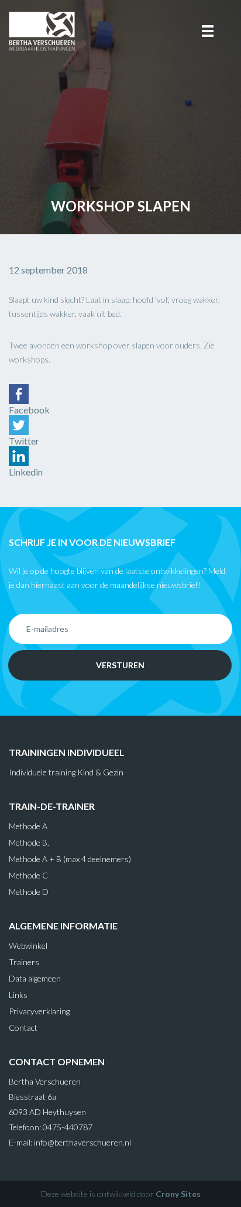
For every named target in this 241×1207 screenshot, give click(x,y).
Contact (23, 1027)
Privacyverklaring (39, 1011)
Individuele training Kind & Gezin (66, 772)
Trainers (24, 962)
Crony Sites (178, 1194)
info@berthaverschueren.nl (82, 1142)
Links (18, 995)
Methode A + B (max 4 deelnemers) (70, 859)
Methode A (28, 826)
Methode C (28, 875)
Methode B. (29, 842)
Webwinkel (28, 945)
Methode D (29, 892)
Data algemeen (35, 978)
